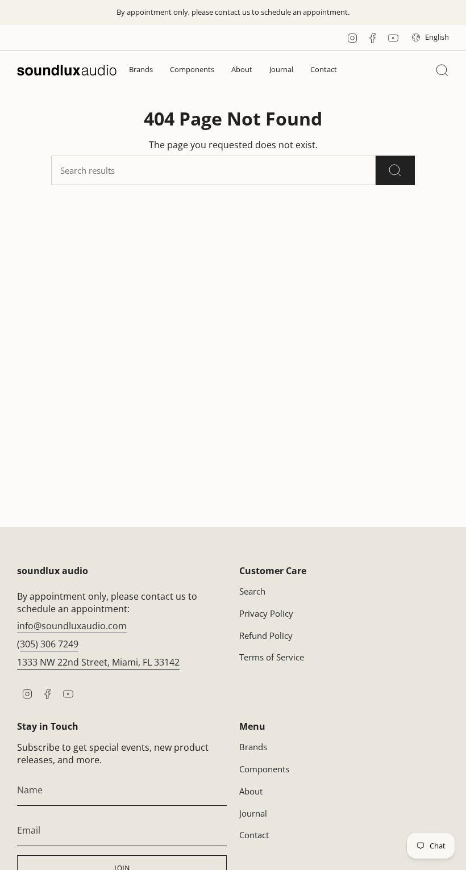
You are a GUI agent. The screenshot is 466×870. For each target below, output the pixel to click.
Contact (254, 834)
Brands (253, 746)
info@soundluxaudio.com (72, 626)
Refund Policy (266, 635)
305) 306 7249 (49, 644)
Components (264, 769)
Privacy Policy (266, 613)
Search (252, 591)
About (251, 791)
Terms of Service (271, 657)
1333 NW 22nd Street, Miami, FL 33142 (98, 662)
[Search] (395, 170)
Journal (253, 813)
